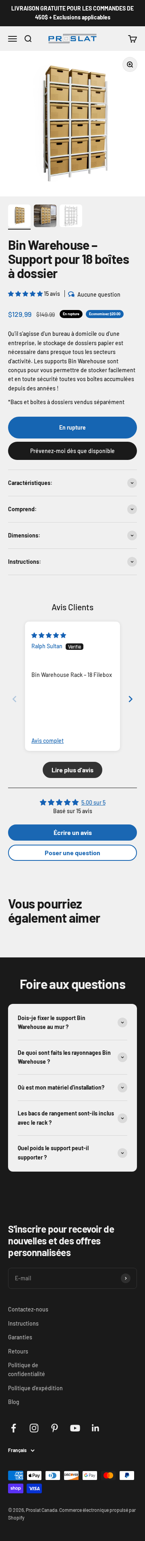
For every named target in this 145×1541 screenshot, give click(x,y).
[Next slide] (130, 699)
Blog (13, 1401)
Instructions (23, 1323)
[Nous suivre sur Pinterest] (54, 1428)
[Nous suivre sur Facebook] (13, 1428)
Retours (18, 1351)
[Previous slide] (14, 699)
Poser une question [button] (72, 852)
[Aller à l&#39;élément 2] (45, 217)
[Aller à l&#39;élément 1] (19, 217)
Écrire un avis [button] (73, 832)
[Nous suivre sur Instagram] (34, 1428)
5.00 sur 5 (93, 802)
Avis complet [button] (47, 740)
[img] (48, 635)
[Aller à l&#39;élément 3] (71, 217)
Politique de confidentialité (26, 1369)
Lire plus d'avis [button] (72, 770)
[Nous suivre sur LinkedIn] (95, 1428)
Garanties (20, 1337)
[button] (26, 293)
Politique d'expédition (35, 1388)
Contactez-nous (28, 1309)
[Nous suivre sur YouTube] (75, 1428)
